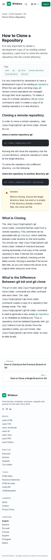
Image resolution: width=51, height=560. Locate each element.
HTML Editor (7, 476)
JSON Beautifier (9, 491)
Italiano (5, 543)
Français (5, 532)
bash (7, 70)
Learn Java (7, 435)
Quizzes (5, 457)
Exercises (6, 454)
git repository (41, 84)
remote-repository (36, 70)
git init (9, 287)
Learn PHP (6, 438)
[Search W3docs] (26, 4)
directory (24, 74)
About (4, 502)
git (14, 70)
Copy (45, 142)
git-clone (21, 70)
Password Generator (11, 480)
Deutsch (5, 524)
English (5, 521)
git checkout (24, 235)
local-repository (11, 74)
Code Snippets (15, 14)
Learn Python (7, 442)
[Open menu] (3, 4)
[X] (3, 409)
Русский (5, 528)
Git (25, 14)
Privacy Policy (8, 509)
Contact (5, 506)
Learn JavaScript (9, 427)
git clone (39, 99)
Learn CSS (6, 424)
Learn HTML (7, 420)
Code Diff (6, 487)
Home (4, 14)
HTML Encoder (8, 483)
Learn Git (6, 431)
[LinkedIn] (10, 409)
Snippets (6, 461)
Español (5, 535)
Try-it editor (7, 464)
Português (6, 539)
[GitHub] (7, 409)
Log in (46, 4)
